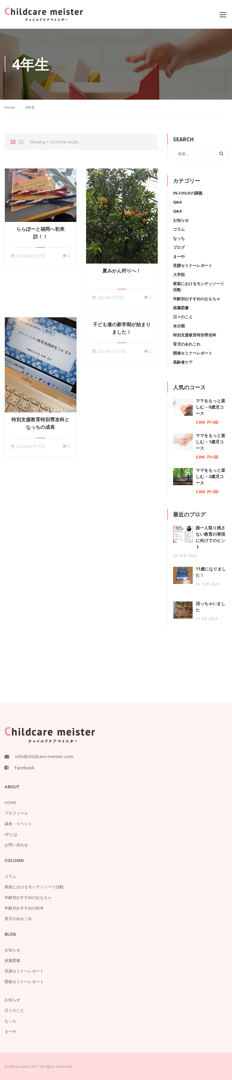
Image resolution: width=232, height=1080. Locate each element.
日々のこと (183, 316)
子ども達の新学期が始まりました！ (122, 328)
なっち (179, 238)
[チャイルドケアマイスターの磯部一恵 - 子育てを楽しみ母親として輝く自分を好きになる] (44, 17)
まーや (179, 256)
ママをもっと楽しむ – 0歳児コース (210, 407)
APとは (11, 834)
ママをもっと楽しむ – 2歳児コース (210, 476)
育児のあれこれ (187, 344)
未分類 (179, 325)
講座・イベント (18, 823)
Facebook (24, 767)
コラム (179, 229)
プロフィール (16, 813)
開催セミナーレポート (192, 353)
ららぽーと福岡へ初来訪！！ (40, 233)
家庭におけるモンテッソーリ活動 (34, 886)
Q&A (177, 202)
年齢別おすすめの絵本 (24, 908)
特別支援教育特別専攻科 (194, 335)
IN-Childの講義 (187, 193)
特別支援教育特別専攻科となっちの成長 (40, 423)
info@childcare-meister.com (44, 756)
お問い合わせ (16, 845)
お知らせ (181, 220)
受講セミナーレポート (192, 265)
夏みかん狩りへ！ (121, 270)
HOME (10, 802)
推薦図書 (181, 307)
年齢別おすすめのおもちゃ (196, 298)
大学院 (179, 274)
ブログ (179, 247)
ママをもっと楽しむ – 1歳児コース (210, 441)
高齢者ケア (183, 362)
